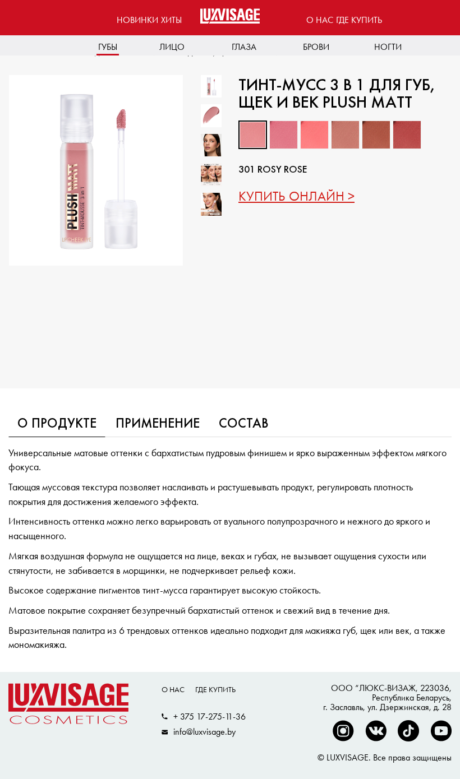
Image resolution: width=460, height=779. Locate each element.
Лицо (172, 47)
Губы (107, 47)
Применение (158, 424)
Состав (244, 424)
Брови (316, 47)
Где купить (359, 20)
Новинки (137, 20)
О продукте (56, 424)
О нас (319, 20)
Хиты (171, 20)
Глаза (244, 47)
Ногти (388, 47)
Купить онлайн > (296, 196)
